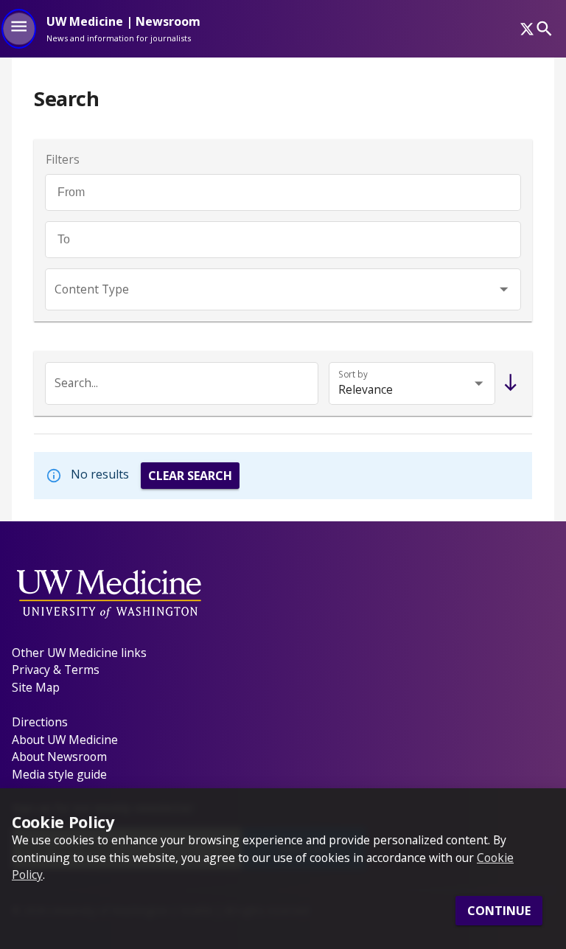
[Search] (544, 28)
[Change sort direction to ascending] (507, 383)
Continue (499, 911)
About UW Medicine (65, 739)
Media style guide (59, 774)
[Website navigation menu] (19, 28)
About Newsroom (59, 756)
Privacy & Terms (55, 669)
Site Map (36, 687)
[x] (527, 28)
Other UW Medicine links (79, 652)
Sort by (353, 374)
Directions (40, 722)
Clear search (190, 475)
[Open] (503, 289)
